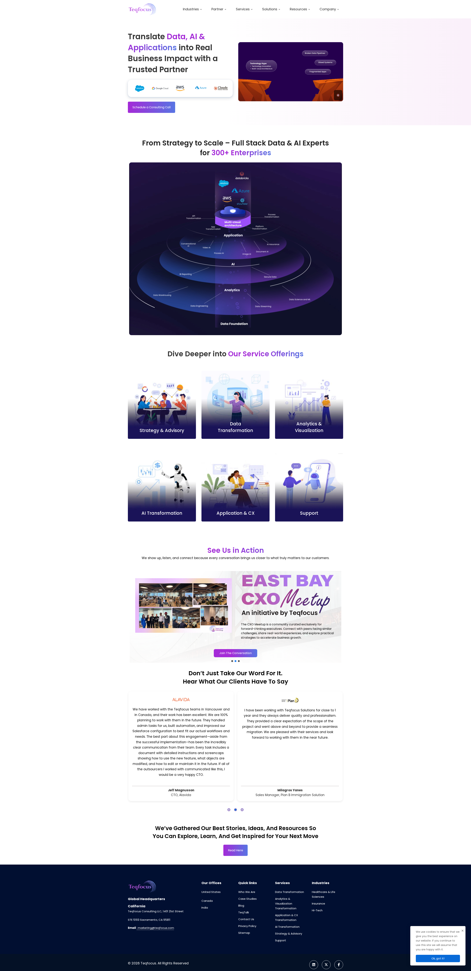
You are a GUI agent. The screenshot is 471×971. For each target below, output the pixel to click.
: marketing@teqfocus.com (155, 910)
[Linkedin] (313, 946)
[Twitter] (326, 946)
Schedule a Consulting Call (151, 107)
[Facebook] (338, 946)
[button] (134, 617)
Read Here (235, 832)
